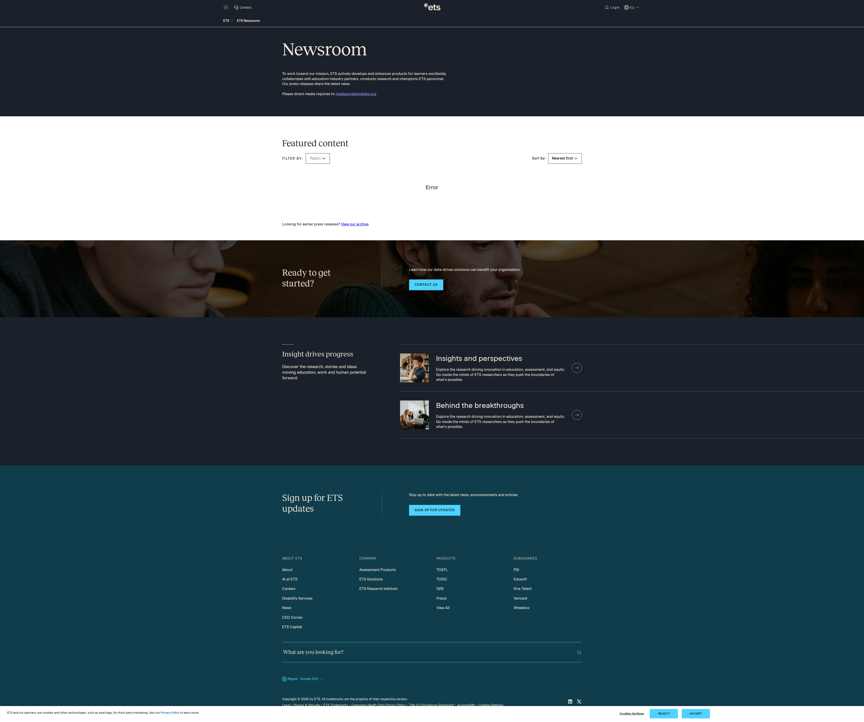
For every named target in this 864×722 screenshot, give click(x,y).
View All (443, 608)
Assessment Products (377, 570)
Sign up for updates (435, 510)
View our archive (355, 224)
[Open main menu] (226, 7)
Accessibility (466, 705)
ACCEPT (696, 713)
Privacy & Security (307, 705)
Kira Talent (523, 589)
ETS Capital (292, 627)
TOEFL (442, 570)
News (286, 608)
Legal (286, 705)
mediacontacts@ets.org (356, 94)
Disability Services (297, 598)
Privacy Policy (170, 712)
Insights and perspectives (479, 358)
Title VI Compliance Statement (431, 705)
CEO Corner (292, 617)
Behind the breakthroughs (480, 405)
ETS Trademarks (335, 705)
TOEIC (441, 579)
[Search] (579, 652)
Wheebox (521, 608)
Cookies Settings (491, 705)
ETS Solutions (371, 579)
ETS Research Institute (378, 589)
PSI (516, 570)
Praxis (441, 598)
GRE (440, 589)
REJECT (664, 713)
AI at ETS (289, 579)
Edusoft (520, 579)
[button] (324, 158)
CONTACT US (426, 285)
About (287, 570)
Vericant (520, 598)
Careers (288, 589)
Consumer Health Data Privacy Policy (378, 705)
